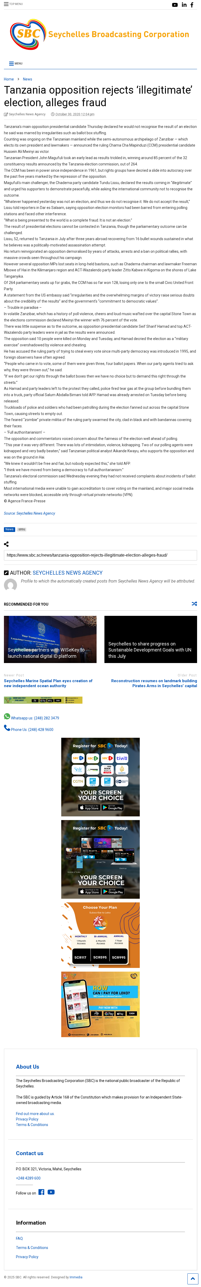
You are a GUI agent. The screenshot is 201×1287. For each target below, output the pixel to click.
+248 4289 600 (28, 1178)
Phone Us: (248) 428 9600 (31, 730)
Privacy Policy (27, 1119)
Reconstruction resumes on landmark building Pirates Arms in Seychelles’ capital (154, 683)
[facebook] (192, 5)
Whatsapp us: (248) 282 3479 (34, 718)
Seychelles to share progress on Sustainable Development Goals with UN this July (150, 650)
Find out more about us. (35, 1114)
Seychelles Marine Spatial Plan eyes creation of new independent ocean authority (48, 683)
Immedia (76, 1277)
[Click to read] (50, 639)
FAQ (19, 1238)
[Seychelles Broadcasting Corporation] (100, 49)
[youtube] (175, 5)
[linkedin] (184, 5)
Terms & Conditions (32, 1125)
